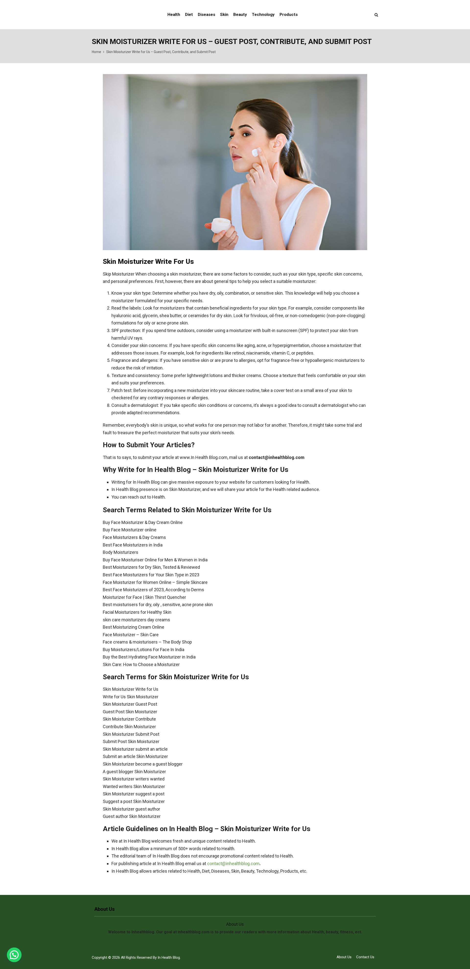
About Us (344, 957)
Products (289, 14)
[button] (14, 954)
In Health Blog (169, 957)
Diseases (206, 14)
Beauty (240, 14)
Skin (224, 14)
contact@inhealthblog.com (233, 863)
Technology (263, 14)
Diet (189, 14)
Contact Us (365, 957)
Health (173, 14)
